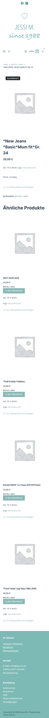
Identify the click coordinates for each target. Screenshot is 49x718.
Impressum (8, 691)
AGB (5, 695)
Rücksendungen (11, 650)
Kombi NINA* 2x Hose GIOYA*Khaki (21, 485)
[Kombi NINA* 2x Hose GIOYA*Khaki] (24, 450)
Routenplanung (10, 673)
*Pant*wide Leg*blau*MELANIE (20, 588)
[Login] (26, 51)
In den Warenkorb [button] (14, 290)
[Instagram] (26, 3)
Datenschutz (9, 688)
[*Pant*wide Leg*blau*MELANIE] (24, 554)
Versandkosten (29, 168)
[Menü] (4, 51)
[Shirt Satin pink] (24, 243)
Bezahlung (8, 647)
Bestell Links (21, 196)
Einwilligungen (10, 702)
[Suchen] (9, 51)
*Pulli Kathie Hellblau (14, 381)
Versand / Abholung (12, 643)
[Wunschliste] (43, 51)
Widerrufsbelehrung (12, 698)
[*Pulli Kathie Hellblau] (24, 346)
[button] (18, 187)
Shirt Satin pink (11, 278)
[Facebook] (22, 3)
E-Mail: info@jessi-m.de (14, 666)
